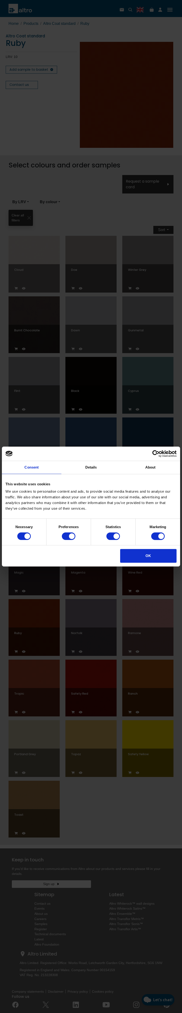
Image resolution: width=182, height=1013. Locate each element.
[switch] (68, 536)
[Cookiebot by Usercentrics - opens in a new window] (156, 453)
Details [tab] (91, 467)
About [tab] (150, 467)
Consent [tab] (31, 467)
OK (148, 556)
